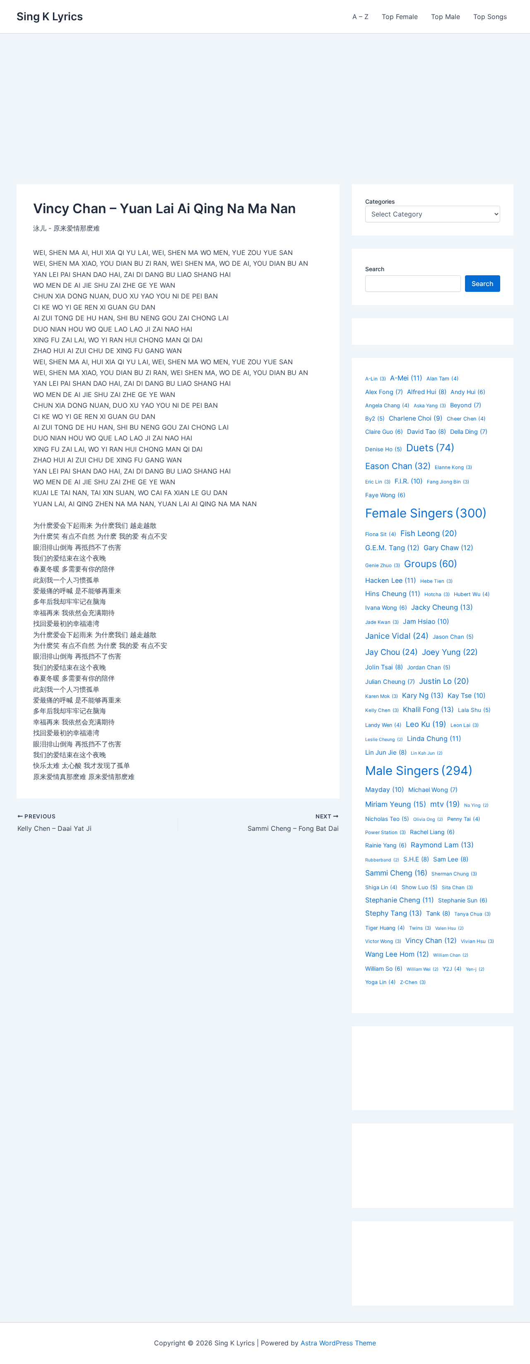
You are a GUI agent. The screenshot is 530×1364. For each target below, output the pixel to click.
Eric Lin (377, 482)
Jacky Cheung (442, 607)
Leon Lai (464, 725)
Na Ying (476, 805)
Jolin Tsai (384, 667)
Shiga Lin (381, 887)
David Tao (426, 431)
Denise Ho (383, 449)
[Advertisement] (265, 96)
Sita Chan (457, 887)
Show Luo (420, 887)
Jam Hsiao (426, 621)
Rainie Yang (386, 845)
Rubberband (382, 860)
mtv (445, 803)
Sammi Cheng (396, 872)
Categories (380, 201)
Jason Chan (453, 636)
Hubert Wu (472, 594)
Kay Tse (467, 696)
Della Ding (468, 431)
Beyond (465, 405)
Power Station (385, 832)
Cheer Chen (466, 419)
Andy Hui (467, 391)
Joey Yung (450, 652)
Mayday (384, 790)
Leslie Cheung (384, 739)
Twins (420, 928)
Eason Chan (398, 466)
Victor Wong (383, 941)
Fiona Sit (380, 534)
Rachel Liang (432, 831)
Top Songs (490, 16)
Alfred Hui (426, 392)
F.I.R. (409, 481)
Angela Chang (387, 405)
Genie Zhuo (382, 565)
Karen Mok (381, 696)
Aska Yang (430, 406)
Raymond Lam (442, 845)
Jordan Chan (428, 667)
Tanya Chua (472, 914)
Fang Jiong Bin (448, 482)
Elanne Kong (453, 467)
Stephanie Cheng (399, 900)
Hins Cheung (392, 593)
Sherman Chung (454, 874)
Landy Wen (383, 725)
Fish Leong (428, 533)
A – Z (360, 16)
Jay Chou (391, 652)
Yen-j (475, 969)
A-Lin (375, 379)
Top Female (400, 16)
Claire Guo (384, 431)
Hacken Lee (390, 580)
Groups (430, 564)
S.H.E (416, 859)
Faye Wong (385, 494)
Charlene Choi (416, 418)
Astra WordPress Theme (338, 1343)
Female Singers (426, 513)
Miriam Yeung (395, 804)
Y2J (452, 969)
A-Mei (406, 378)
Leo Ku (426, 724)
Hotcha (437, 594)
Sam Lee (450, 859)
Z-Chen (413, 982)
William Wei (422, 969)
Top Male (445, 16)
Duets (430, 448)
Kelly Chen (382, 710)
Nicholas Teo (387, 819)
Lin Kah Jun (427, 753)
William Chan (450, 955)
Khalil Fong (428, 709)
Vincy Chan (431, 940)
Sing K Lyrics (50, 16)
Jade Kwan (382, 622)
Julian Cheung (390, 682)
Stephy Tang (393, 913)
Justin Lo (444, 681)
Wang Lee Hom (397, 954)
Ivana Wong (386, 607)
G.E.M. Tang (392, 548)
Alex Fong (384, 392)
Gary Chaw (448, 548)
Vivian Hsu (477, 941)
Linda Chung (434, 738)
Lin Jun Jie (386, 752)
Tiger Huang (385, 928)
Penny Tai (463, 819)
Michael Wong (433, 790)
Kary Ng (422, 695)
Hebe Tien (436, 581)
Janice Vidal (397, 636)
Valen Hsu (449, 928)
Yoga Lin (380, 982)
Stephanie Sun (462, 900)
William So (383, 968)
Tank (438, 913)
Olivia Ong (428, 819)
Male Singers (419, 770)
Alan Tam (442, 378)
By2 (375, 418)
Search (374, 268)
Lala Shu (474, 710)
